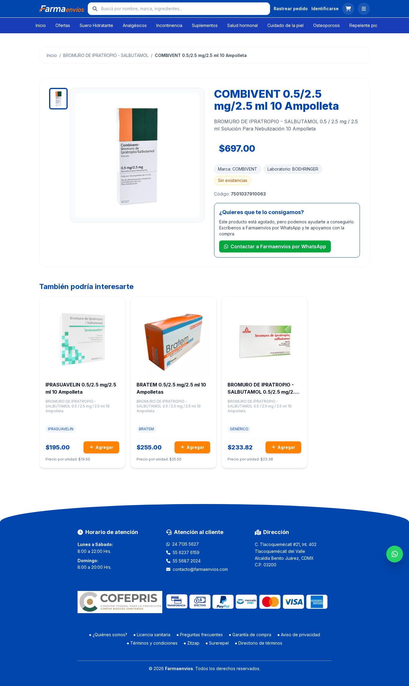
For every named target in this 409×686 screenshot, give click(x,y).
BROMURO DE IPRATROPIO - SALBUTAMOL (106, 55)
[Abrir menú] (364, 9)
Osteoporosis (326, 25)
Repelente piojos (366, 25)
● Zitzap (191, 643)
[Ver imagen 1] (58, 98)
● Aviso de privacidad (298, 634)
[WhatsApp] (394, 554)
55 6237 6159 (186, 552)
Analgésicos (135, 25)
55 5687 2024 (187, 560)
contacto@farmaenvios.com (200, 569)
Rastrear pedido (291, 8)
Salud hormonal (242, 25)
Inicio (41, 25)
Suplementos (205, 25)
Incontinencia (169, 25)
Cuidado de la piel (285, 25)
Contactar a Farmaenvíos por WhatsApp (278, 246)
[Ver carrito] (348, 9)
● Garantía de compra (250, 634)
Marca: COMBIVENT (237, 169)
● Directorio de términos (258, 643)
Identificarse (325, 8)
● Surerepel (217, 643)
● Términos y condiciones (152, 643)
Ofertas (62, 25)
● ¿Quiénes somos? (108, 634)
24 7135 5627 (185, 544)
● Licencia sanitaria (151, 634)
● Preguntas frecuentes (199, 634)
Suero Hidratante (96, 25)
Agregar (104, 447)
